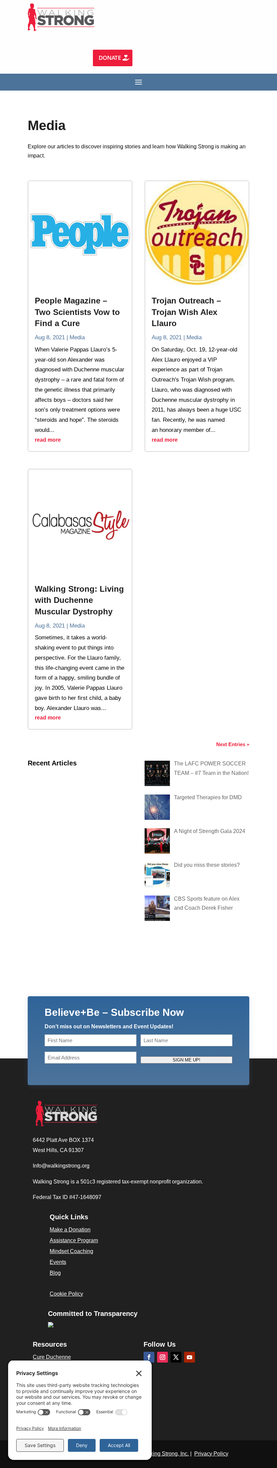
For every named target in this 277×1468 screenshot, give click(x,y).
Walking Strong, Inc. (165, 1454)
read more (48, 440)
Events (58, 1262)
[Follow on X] (176, 1357)
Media (77, 337)
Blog (55, 1273)
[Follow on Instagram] (162, 1357)
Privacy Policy (211, 1454)
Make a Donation (70, 1229)
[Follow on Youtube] (189, 1357)
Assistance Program (74, 1240)
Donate (110, 58)
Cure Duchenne (52, 1357)
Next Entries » (232, 744)
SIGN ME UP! (186, 1059)
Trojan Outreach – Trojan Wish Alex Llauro (186, 312)
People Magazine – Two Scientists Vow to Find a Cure (77, 312)
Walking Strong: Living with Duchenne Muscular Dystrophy (79, 600)
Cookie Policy (66, 1294)
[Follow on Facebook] (149, 1357)
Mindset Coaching (71, 1251)
